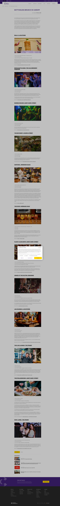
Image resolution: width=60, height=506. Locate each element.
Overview (40, 247)
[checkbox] (20, 255)
